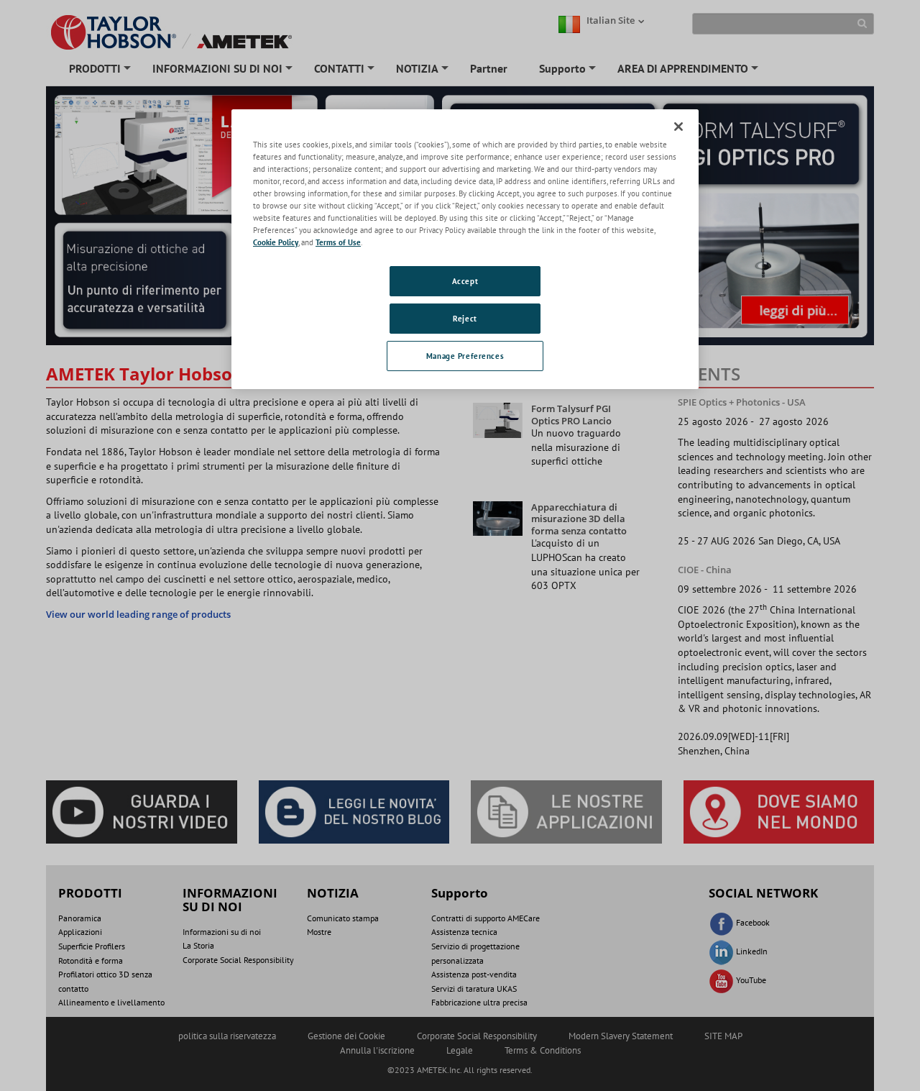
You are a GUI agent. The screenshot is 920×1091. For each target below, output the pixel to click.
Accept (465, 280)
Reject (465, 318)
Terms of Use (338, 242)
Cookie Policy (275, 242)
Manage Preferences (465, 355)
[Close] (678, 126)
